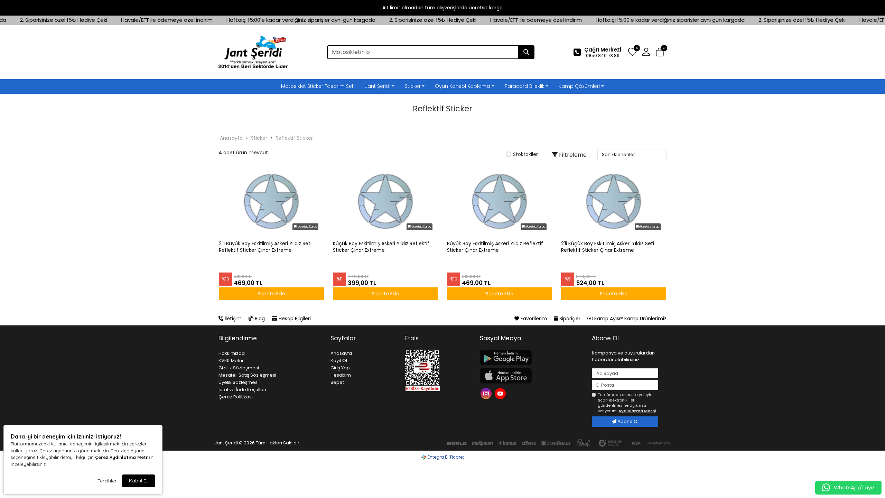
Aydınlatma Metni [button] (637, 411)
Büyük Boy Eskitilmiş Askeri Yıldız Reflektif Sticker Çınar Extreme (495, 246)
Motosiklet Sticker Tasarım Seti (318, 86)
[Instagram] (487, 393)
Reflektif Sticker (294, 138)
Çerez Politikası (235, 397)
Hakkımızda (231, 353)
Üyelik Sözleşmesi (238, 382)
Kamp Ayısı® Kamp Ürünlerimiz (630, 318)
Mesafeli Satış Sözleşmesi (247, 375)
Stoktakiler (525, 154)
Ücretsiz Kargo (307, 227)
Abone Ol (627, 421)
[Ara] (526, 52)
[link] (442, 7)
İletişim (233, 318)
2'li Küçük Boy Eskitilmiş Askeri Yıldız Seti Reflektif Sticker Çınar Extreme (607, 246)
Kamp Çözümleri (579, 86)
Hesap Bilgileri (294, 318)
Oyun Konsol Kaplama (462, 86)
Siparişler (570, 318)
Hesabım (340, 375)
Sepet (337, 382)
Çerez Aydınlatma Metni (122, 457)
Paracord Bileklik (524, 86)
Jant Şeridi (377, 86)
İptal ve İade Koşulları (242, 389)
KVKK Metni (230, 360)
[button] (659, 52)
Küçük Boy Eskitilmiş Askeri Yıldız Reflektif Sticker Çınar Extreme (381, 246)
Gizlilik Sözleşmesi (238, 368)
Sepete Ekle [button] (271, 293)
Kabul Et (138, 481)
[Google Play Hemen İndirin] (532, 357)
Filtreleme (572, 155)
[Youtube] (501, 393)
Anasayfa (231, 138)
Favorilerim (533, 318)
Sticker (413, 86)
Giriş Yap (340, 368)
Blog (259, 318)
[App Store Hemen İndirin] (532, 376)
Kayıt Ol (338, 360)
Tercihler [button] (107, 481)
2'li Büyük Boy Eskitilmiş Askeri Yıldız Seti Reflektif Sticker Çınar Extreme (265, 246)
